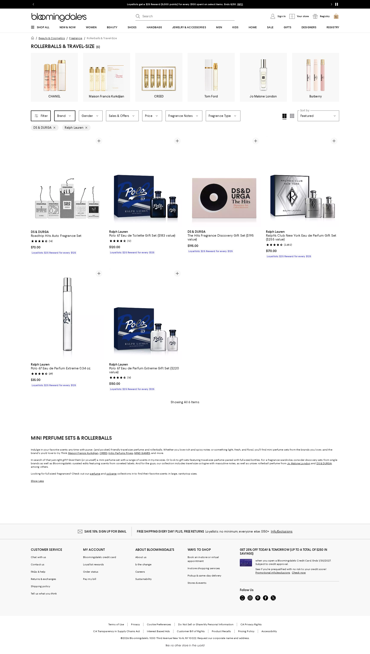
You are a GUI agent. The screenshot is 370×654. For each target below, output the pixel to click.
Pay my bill (89, 579)
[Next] (99, 181)
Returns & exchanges (43, 579)
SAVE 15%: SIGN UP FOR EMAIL (105, 531)
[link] (67, 241)
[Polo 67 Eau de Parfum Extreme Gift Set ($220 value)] (145, 314)
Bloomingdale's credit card (99, 557)
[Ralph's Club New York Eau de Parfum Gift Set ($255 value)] (302, 181)
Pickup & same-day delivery (204, 575)
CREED (103, 453)
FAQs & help (38, 571)
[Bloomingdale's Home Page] (59, 17)
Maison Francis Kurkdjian (83, 453)
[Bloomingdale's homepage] (33, 38)
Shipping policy (40, 586)
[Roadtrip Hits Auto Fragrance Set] (67, 181)
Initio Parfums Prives (120, 453)
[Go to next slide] (331, 4)
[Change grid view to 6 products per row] (292, 116)
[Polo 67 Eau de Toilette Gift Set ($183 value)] (145, 181)
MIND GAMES (142, 453)
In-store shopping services (204, 568)
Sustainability (143, 579)
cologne (111, 473)
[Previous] (36, 181)
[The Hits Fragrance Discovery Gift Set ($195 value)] (224, 181)
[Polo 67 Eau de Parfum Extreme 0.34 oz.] (67, 314)
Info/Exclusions (281, 531)
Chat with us (38, 557)
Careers (140, 571)
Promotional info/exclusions (272, 572)
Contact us (37, 564)
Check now (299, 572)
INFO (240, 4)
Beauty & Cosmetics (52, 38)
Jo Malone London (298, 463)
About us (140, 557)
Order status (90, 571)
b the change (143, 564)
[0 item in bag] (336, 16)
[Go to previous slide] (33, 4)
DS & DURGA (324, 463)
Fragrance (75, 38)
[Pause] (336, 4)
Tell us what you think (44, 593)
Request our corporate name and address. (223, 638)
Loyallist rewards (93, 564)
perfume (95, 473)
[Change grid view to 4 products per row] (284, 116)
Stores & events (197, 582)
